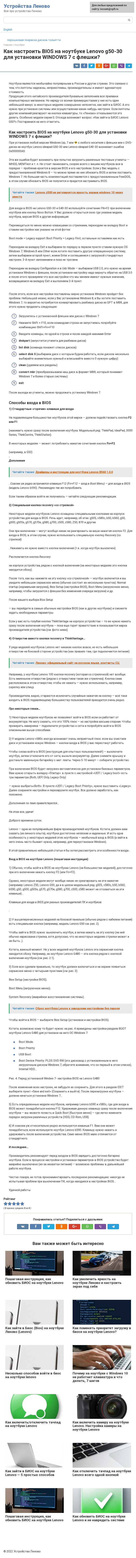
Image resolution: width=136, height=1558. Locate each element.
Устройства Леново (27, 6)
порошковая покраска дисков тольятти (34, 40)
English (8, 29)
